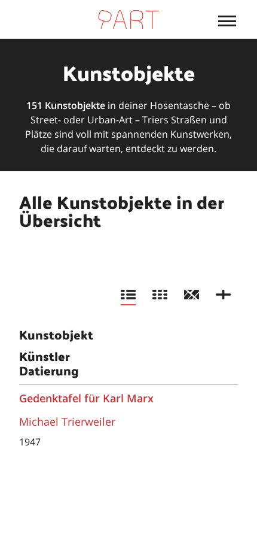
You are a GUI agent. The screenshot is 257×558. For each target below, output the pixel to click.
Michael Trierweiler (67, 421)
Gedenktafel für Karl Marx (86, 398)
